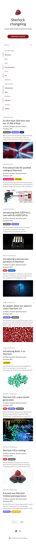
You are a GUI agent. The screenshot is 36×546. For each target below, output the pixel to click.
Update (7, 109)
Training (7, 104)
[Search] (31, 45)
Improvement (9, 84)
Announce (8, 55)
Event (6, 71)
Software (7, 100)
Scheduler (8, 96)
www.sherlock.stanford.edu (18, 28)
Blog (6, 59)
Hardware (8, 80)
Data (6, 63)
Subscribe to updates (18, 36)
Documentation (9, 67)
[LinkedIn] (17, 531)
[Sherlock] (18, 12)
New (6, 92)
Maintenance (9, 88)
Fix (6, 75)
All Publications (9, 50)
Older (22, 522)
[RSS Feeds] (20, 531)
